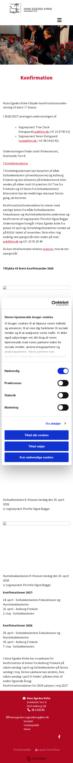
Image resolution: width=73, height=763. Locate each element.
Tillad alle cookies (37, 435)
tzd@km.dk (41, 132)
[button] (36, 20)
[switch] (63, 383)
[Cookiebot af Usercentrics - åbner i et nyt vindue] (52, 303)
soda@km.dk (28, 141)
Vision (27, 729)
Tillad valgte (36, 446)
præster (48, 249)
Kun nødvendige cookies (36, 457)
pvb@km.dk (10, 241)
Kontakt (28, 721)
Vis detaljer (53, 423)
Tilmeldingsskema (15, 163)
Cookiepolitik (31, 725)
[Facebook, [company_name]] (59, 736)
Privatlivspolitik (22, 749)
